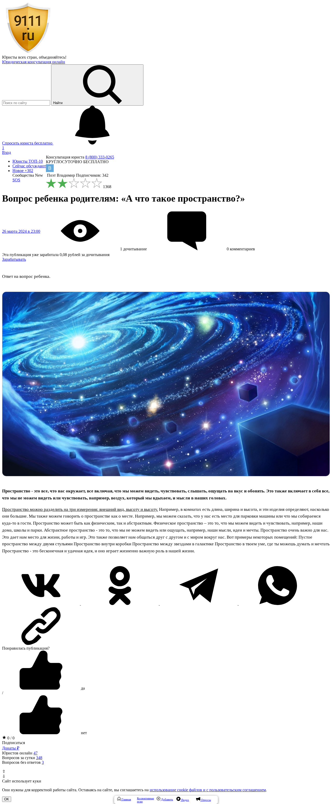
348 (39, 757)
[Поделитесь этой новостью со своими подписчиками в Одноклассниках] (120, 603)
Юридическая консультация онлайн (33, 62)
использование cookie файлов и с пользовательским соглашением (208, 790)
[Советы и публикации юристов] (28, 52)
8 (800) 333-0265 (99, 157)
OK (6, 799)
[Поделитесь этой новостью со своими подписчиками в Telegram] (199, 603)
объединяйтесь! (52, 57)
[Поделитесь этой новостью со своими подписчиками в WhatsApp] (277, 603)
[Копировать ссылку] (166, 626)
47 (35, 753)
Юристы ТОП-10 (27, 161)
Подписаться (13, 742)
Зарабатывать (14, 259)
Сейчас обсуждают (29, 166)
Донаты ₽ (10, 748)
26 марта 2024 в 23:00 (21, 231)
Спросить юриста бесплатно (27, 143)
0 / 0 (10, 738)
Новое (22, 170)
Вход (6, 152)
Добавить (166, 799)
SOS (16, 180)
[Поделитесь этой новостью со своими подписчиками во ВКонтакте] (41, 603)
